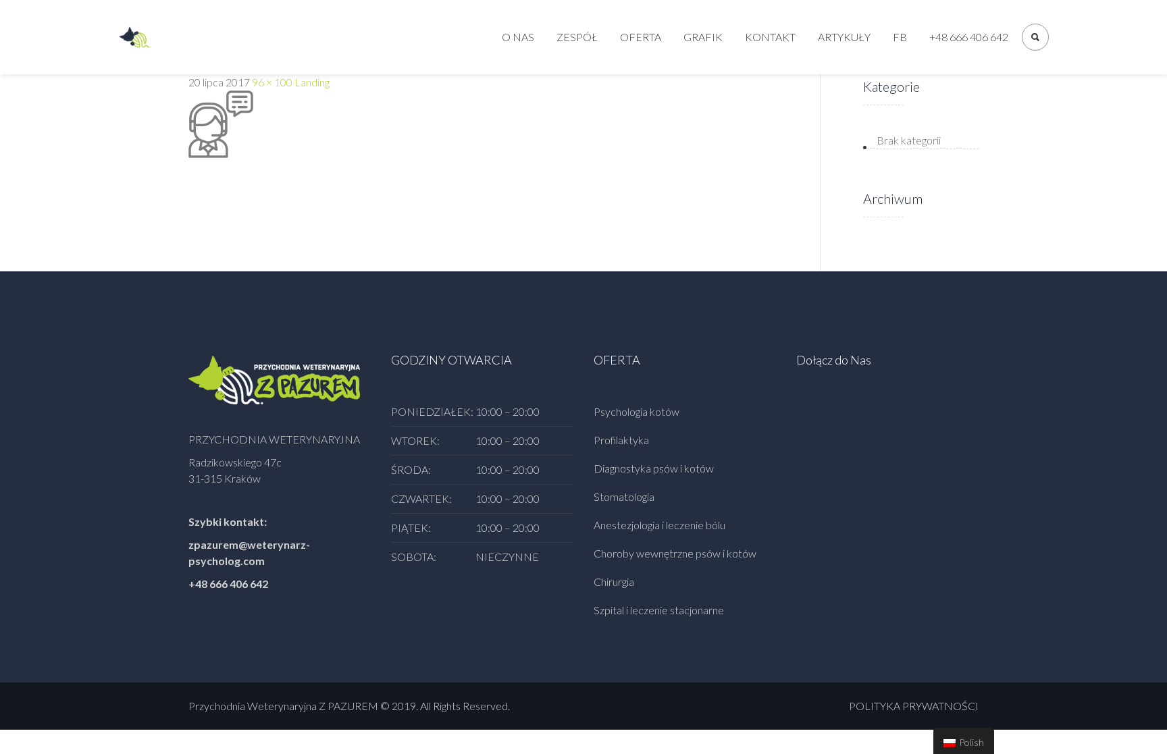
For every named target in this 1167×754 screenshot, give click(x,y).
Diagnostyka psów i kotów (654, 468)
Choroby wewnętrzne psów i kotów (675, 553)
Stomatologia (624, 496)
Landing (312, 82)
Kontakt (770, 36)
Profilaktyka (621, 439)
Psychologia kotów (636, 411)
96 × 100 (272, 82)
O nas (518, 36)
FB (900, 36)
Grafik (703, 36)
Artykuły (844, 36)
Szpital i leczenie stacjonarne (659, 609)
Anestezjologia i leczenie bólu (659, 524)
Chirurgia (614, 581)
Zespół (577, 36)
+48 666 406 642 (968, 36)
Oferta (640, 36)
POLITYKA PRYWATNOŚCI (914, 705)
